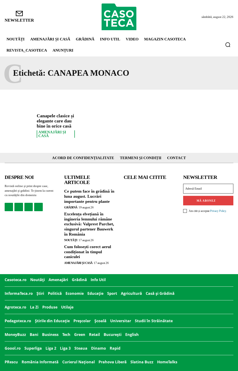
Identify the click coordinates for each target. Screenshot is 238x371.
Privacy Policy (218, 211)
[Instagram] (18, 207)
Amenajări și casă (52, 134)
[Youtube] (38, 207)
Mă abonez (206, 200)
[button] (227, 44)
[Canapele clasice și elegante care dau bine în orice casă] (19, 124)
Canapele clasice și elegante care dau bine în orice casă (55, 120)
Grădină (70, 207)
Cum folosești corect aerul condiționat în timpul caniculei (87, 251)
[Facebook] (9, 207)
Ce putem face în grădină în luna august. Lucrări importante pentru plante (89, 196)
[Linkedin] (28, 207)
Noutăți (70, 240)
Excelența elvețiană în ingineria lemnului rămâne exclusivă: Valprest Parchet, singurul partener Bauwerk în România (89, 224)
